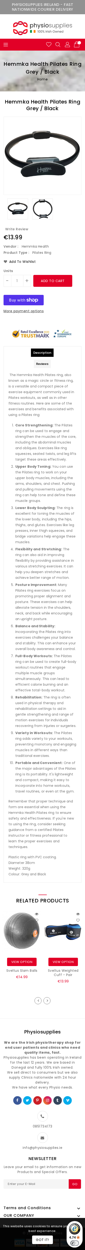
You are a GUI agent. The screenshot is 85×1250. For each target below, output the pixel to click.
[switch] (74, 1243)
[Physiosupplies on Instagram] (47, 1100)
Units (8, 271)
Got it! (42, 1239)
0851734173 (42, 1126)
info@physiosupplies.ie (42, 1147)
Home (42, 79)
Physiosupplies (42, 1031)
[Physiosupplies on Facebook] (17, 1100)
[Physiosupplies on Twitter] (27, 1100)
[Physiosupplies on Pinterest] (37, 1100)
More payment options (24, 311)
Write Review (16, 229)
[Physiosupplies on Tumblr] (57, 1100)
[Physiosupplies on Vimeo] (68, 1100)
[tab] (42, 353)
